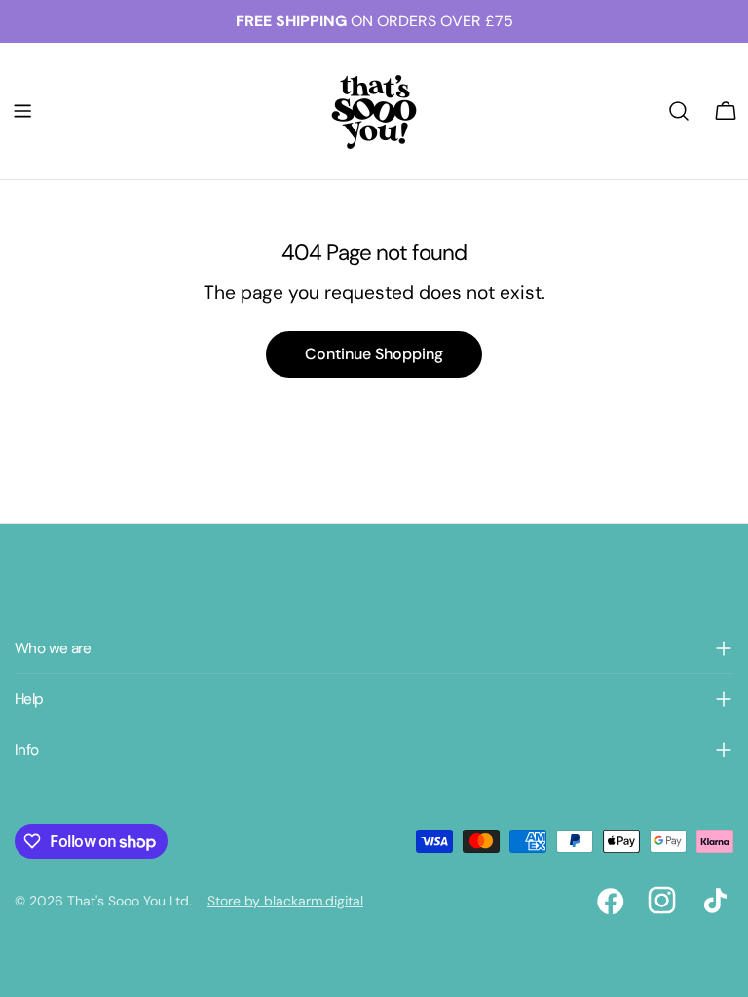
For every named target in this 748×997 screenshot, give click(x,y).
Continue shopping (374, 354)
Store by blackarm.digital (285, 900)
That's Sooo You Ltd (128, 900)
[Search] (678, 111)
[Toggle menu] (22, 111)
